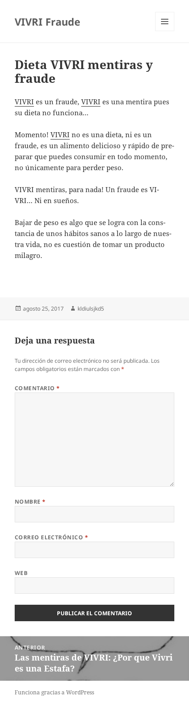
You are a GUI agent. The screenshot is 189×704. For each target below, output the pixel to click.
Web (21, 573)
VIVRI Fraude (47, 21)
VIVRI (24, 101)
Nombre (30, 501)
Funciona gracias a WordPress (54, 692)
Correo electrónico (52, 537)
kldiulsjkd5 (91, 308)
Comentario (37, 388)
